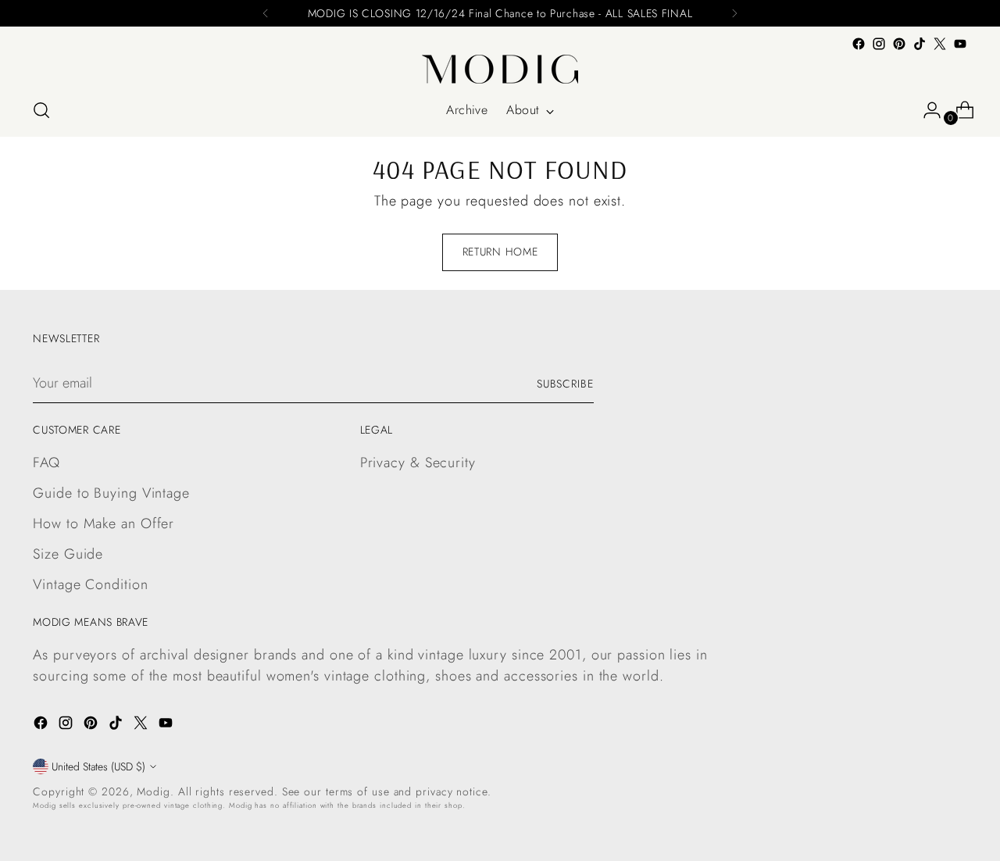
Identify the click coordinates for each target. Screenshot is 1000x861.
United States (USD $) (98, 766)
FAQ (46, 462)
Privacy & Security (418, 462)
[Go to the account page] (925, 110)
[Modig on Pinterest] (899, 44)
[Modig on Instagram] (879, 44)
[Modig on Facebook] (859, 44)
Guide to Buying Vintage (111, 493)
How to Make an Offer (103, 523)
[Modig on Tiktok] (919, 44)
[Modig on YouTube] (960, 44)
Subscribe (565, 383)
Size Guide (68, 554)
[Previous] (265, 13)
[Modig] (500, 69)
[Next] (734, 13)
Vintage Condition (90, 584)
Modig (153, 791)
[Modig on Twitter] (940, 44)
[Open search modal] (41, 110)
